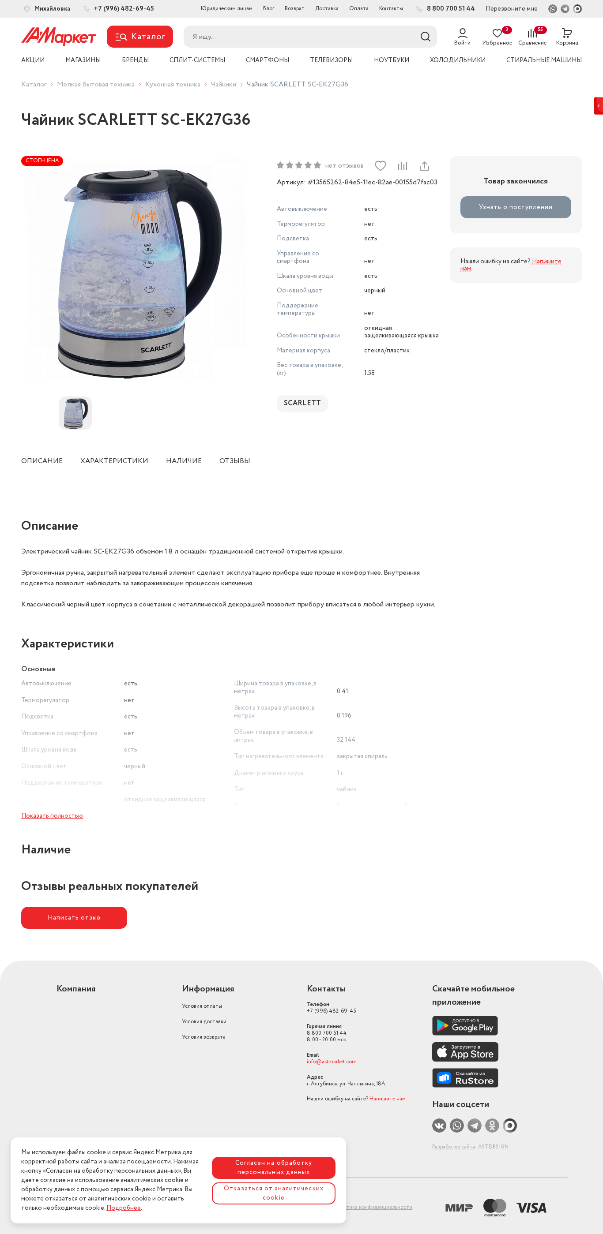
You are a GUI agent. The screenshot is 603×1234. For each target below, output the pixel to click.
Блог (268, 8)
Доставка (327, 8)
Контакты (391, 8)
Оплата (359, 8)
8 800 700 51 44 (327, 1033)
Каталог (33, 84)
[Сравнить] (402, 166)
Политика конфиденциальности (372, 1207)
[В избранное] (380, 166)
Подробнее (123, 1208)
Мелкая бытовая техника (96, 84)
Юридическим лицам (227, 8)
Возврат (295, 8)
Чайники (223, 84)
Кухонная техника (172, 84)
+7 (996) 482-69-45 (331, 1007)
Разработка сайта (453, 1147)
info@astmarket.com (332, 1062)
